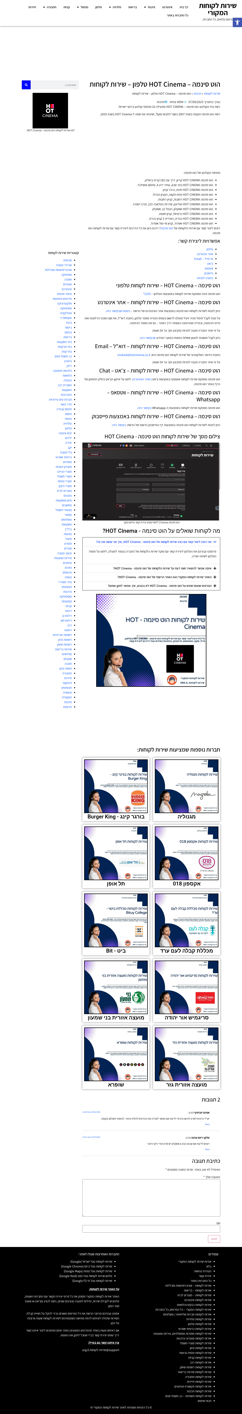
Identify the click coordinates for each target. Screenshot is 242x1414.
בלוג (208, 1266)
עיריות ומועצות (63, 558)
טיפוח (68, 419)
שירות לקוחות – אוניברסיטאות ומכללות (188, 1285)
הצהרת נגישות (202, 1271)
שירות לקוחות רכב (200, 1362)
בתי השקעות (64, 342)
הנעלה (68, 380)
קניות (66, 7)
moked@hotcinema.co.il (134, 355)
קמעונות (67, 601)
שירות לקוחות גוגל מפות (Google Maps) (88, 1271)
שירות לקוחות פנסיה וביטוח (195, 1353)
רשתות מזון (65, 640)
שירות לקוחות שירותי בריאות (194, 1372)
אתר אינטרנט (205, 254)
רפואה (68, 630)
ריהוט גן (67, 616)
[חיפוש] (26, 84)
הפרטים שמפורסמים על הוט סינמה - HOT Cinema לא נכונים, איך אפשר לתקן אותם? (160, 586)
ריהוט (68, 611)
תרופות (67, 707)
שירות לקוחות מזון (200, 1348)
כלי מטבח (66, 452)
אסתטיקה (66, 308)
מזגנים (68, 495)
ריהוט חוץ (66, 620)
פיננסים (67, 572)
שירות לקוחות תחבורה (198, 1377)
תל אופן (116, 884)
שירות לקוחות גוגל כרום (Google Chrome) (86, 1266)
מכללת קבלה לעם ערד (186, 951)
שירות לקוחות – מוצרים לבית (194, 1295)
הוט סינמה (167, 228)
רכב (69, 625)
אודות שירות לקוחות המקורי (194, 1261)
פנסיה (68, 577)
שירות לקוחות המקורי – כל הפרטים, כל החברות (183, 1309)
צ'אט (210, 263)
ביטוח (68, 327)
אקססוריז (66, 318)
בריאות (132, 7)
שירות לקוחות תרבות (199, 1391)
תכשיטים (66, 688)
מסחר (68, 515)
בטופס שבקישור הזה (118, 311)
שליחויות (67, 654)
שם (218, 1223)
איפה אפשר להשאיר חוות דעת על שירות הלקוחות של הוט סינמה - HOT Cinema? (162, 568)
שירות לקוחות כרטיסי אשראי (194, 1329)
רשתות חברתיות (62, 635)
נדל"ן (68, 529)
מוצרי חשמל (64, 476)
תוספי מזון (66, 668)
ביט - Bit (116, 951)
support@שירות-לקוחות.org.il (100, 1350)
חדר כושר (66, 404)
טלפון (98, 7)
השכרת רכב (65, 385)
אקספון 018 (187, 884)
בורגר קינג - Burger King (116, 816)
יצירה (68, 443)
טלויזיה (117, 7)
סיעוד (68, 539)
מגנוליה (187, 816)
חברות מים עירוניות (60, 399)
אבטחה (67, 260)
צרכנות (67, 592)
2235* (147, 294)
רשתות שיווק (64, 644)
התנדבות (66, 395)
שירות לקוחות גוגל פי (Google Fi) (92, 1281)
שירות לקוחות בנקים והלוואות (194, 1305)
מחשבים (67, 505)
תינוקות (67, 683)
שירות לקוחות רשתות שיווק (195, 1367)
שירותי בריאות (63, 649)
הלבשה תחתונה (62, 371)
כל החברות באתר (177, 15)
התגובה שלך (211, 1177)
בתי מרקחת (65, 347)
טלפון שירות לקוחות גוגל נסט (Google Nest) (85, 1276)
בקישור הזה (144, 408)
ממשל (84, 7)
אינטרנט (167, 7)
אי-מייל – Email (203, 259)
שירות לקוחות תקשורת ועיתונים (192, 1386)
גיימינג (68, 361)
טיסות (68, 414)
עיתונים (67, 563)
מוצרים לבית (64, 491)
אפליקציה (66, 313)
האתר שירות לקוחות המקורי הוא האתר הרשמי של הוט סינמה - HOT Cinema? (164, 577)
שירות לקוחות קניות (199, 1357)
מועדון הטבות (64, 467)
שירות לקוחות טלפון (199, 1324)
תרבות (197, 93)
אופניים (67, 284)
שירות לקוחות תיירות (199, 1381)
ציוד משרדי (65, 582)
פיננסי (151, 7)
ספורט (68, 543)
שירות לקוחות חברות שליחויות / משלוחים (187, 1314)
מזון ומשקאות (64, 500)
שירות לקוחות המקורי (218, 9)
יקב (70, 447)
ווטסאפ (209, 268)
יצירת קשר (205, 1276)
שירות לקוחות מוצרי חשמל (195, 1343)
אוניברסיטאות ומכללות (58, 270)
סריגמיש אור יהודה (187, 1017)
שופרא (116, 1085)
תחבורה (51, 7)
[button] (237, 22)
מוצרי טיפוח (65, 481)
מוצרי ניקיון (65, 486)
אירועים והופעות (62, 299)
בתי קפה (66, 351)
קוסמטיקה (66, 596)
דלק (69, 366)
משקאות (67, 524)
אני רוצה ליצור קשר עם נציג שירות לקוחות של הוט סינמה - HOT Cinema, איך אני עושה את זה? (154, 542)
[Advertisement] (121, 52)
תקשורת (67, 697)
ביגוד (69, 323)
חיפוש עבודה (64, 409)
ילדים (68, 438)
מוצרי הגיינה (64, 471)
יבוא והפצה (65, 433)
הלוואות (67, 375)
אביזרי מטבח (64, 265)
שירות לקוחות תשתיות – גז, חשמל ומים (188, 1396)
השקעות (67, 390)
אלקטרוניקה (64, 303)
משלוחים (66, 519)
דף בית (184, 7)
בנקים (68, 332)
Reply (207, 1124)
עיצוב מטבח (65, 553)
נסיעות (68, 534)
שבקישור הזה (148, 338)
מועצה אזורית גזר (186, 1085)
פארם (68, 567)
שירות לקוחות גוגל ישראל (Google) (91, 1261)
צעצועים (67, 587)
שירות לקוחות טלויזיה (198, 1319)
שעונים (68, 659)
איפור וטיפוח (64, 294)
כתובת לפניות (205, 278)
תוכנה (68, 664)
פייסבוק (208, 273)
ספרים (68, 548)
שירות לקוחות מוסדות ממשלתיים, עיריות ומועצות (182, 1333)
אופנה (68, 279)
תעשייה (67, 692)
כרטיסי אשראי (63, 457)
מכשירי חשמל (63, 510)
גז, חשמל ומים (63, 356)
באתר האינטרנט (142, 379)
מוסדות (67, 462)
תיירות (32, 7)
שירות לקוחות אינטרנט (197, 1300)
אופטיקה (66, 275)
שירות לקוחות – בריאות (197, 1290)
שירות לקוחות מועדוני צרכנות (193, 1338)
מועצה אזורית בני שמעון (116, 1017)
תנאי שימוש (204, 1401)
